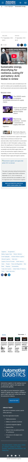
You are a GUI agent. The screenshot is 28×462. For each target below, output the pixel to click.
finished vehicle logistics (17, 256)
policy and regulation (16, 264)
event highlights (6, 256)
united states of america (19, 269)
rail (25, 264)
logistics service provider (8, 261)
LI (8, 456)
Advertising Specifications (15, 448)
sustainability (15, 266)
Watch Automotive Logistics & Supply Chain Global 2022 (14, 184)
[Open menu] (2, 3)
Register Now (14, 400)
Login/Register (20, 3)
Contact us (13, 446)
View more (21, 334)
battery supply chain (7, 254)
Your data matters (7, 445)
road (3, 266)
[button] (2, 348)
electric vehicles (18, 254)
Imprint (6, 446)
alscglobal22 (11, 251)
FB (12, 456)
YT (16, 456)
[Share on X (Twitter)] (21, 45)
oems (3, 264)
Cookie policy (17, 445)
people (8, 264)
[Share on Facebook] (18, 45)
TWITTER (20, 456)
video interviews (10, 271)
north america (20, 261)
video (3, 271)
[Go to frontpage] (10, 3)
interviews (14, 259)
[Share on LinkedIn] (25, 45)
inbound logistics (6, 259)
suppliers (4, 251)
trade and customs (6, 269)
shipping (8, 266)
